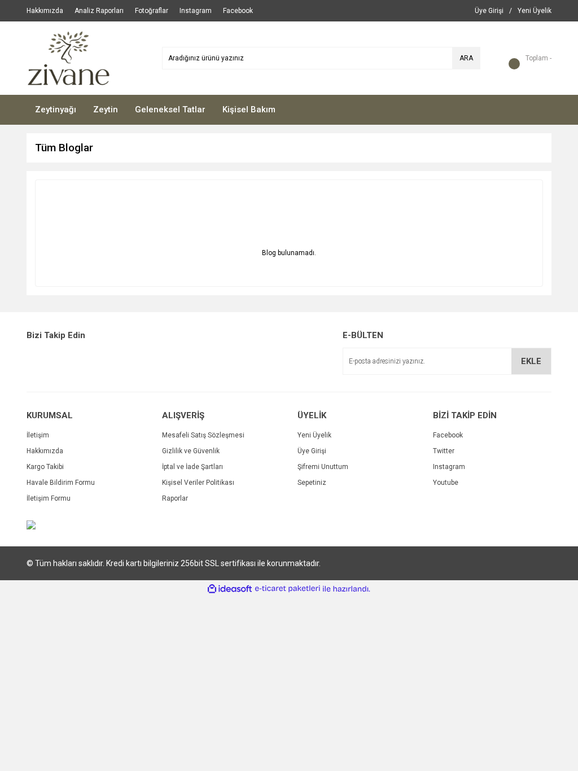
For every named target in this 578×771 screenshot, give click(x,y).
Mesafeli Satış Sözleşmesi (203, 435)
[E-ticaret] (288, 589)
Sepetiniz (311, 483)
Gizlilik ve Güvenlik (191, 451)
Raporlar (175, 498)
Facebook (448, 435)
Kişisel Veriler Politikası (198, 483)
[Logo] (69, 58)
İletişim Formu (49, 498)
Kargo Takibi (45, 467)
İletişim (38, 435)
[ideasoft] (229, 589)
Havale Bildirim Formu (61, 483)
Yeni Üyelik (314, 435)
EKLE (531, 361)
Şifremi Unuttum (322, 467)
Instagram (449, 467)
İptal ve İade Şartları (192, 467)
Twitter (443, 451)
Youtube (445, 483)
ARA (466, 58)
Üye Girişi (311, 451)
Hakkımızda (45, 451)
